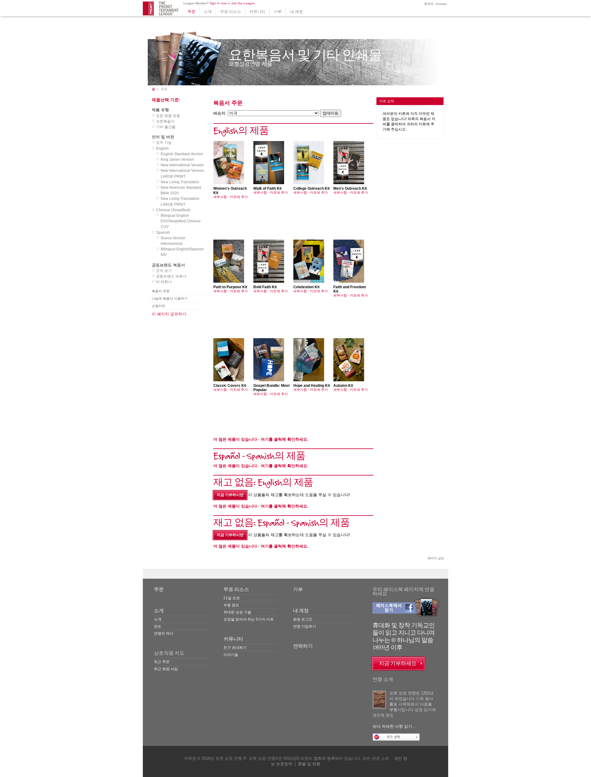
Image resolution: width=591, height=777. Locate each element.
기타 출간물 (165, 127)
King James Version (177, 159)
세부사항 (220, 197)
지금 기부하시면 (230, 495)
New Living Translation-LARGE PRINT (180, 201)
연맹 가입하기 (304, 626)
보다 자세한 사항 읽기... (394, 726)
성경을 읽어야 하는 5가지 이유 (248, 619)
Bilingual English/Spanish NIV (182, 252)
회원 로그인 (302, 619)
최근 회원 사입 (166, 669)
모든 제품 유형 (168, 116)
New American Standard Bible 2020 (181, 190)
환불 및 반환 (309, 764)
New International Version (182, 165)
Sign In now (218, 3)
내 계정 (296, 11)
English (162, 148)
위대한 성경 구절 (237, 612)
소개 (208, 11)
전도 (157, 626)
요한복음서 (165, 121)
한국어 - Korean (435, 4)
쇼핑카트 (158, 306)
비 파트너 (164, 282)
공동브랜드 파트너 (171, 276)
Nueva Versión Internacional (173, 241)
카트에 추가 (239, 197)
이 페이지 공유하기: (169, 314)
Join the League (243, 3)
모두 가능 (164, 142)
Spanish (163, 232)
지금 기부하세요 (397, 663)
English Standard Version (182, 154)
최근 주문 (162, 662)
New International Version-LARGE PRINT (183, 173)
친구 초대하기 (235, 647)
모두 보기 (164, 271)
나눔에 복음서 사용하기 (169, 298)
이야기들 (230, 655)
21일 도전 (231, 598)
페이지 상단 (436, 558)
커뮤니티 (257, 11)
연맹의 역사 (163, 633)
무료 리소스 (230, 11)
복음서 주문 (161, 291)
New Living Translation (180, 182)
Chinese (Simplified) (173, 210)
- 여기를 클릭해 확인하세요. (260, 439)
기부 (278, 11)
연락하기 (303, 646)
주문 (191, 11)
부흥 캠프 (231, 605)
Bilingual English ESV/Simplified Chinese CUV (181, 221)
